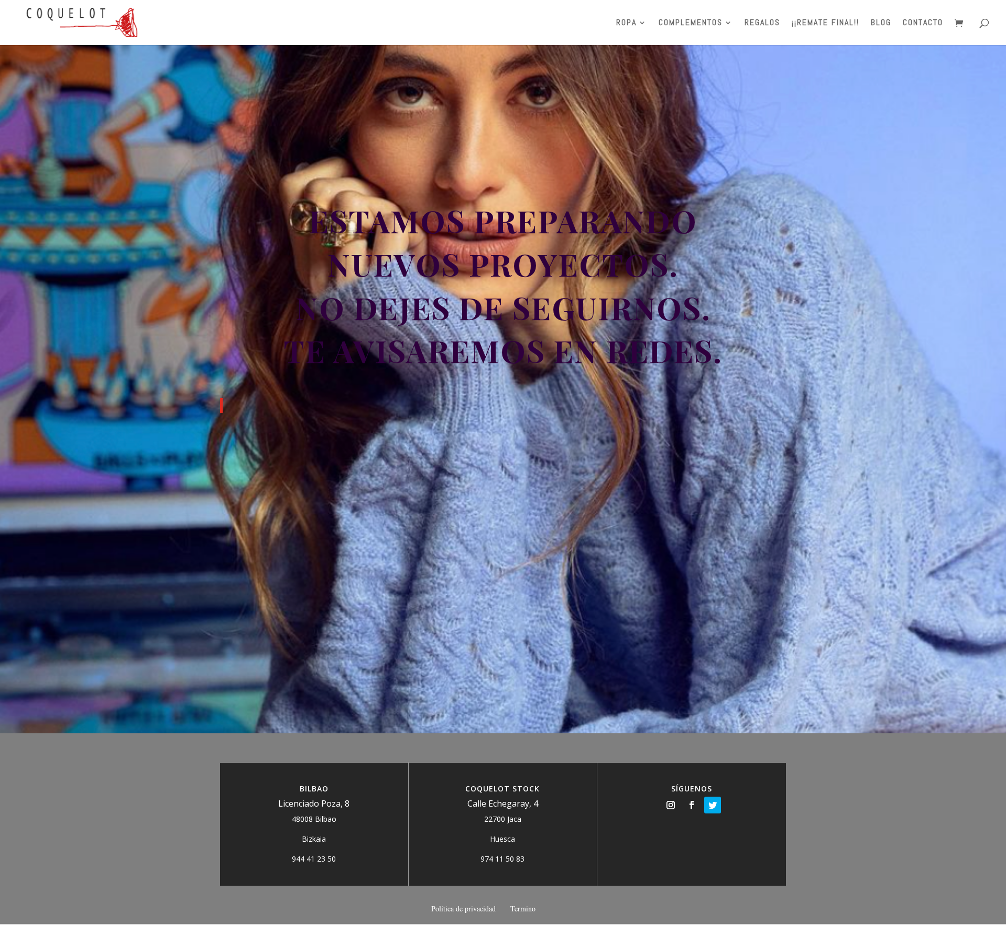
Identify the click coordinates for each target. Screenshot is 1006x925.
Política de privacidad (463, 908)
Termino (522, 908)
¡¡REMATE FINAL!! (825, 23)
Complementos (691, 23)
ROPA (626, 23)
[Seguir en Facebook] (691, 805)
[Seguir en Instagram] (670, 805)
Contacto (923, 23)
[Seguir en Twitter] (712, 805)
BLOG (881, 23)
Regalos (762, 23)
